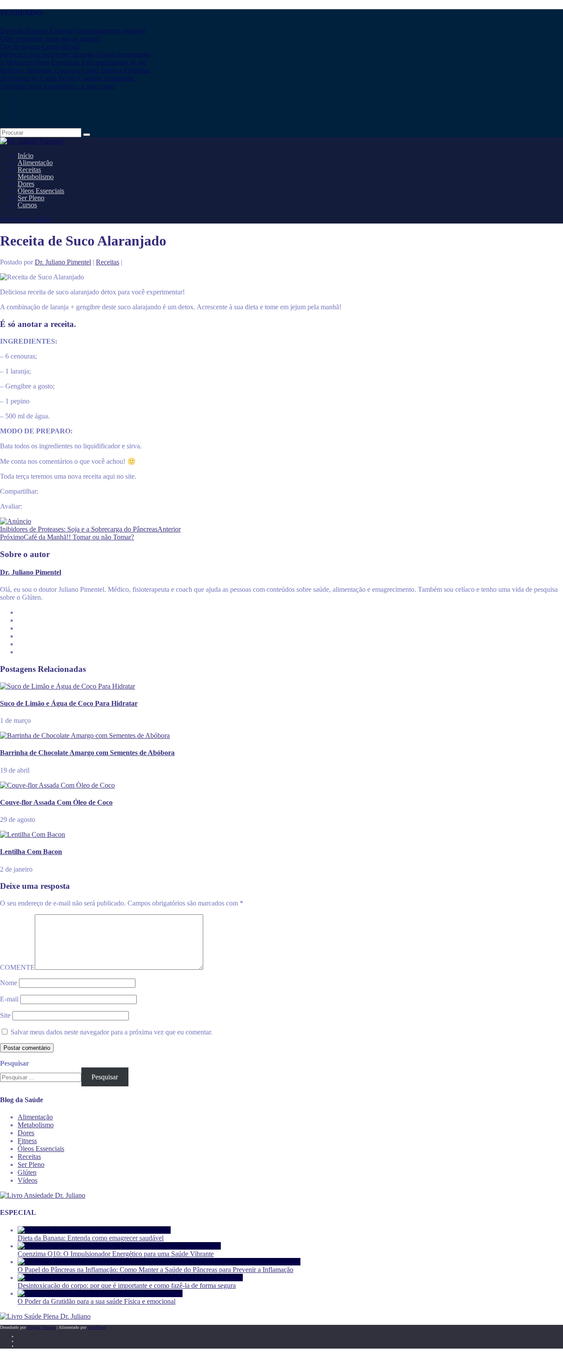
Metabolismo (36, 1125)
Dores (26, 1133)
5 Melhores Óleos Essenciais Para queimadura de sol (73, 62)
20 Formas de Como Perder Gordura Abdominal (67, 78)
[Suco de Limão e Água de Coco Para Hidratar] (67, 686)
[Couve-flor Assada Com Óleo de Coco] (57, 785)
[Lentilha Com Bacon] (32, 834)
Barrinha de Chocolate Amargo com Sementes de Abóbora (87, 752)
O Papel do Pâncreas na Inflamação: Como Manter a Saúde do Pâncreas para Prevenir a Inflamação (155, 1269)
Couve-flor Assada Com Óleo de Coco (56, 802)
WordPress (97, 1327)
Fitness (27, 1140)
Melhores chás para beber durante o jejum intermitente (75, 54)
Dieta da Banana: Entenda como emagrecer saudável (73, 30)
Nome (8, 982)
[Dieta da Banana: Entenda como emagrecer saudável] (94, 1230)
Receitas (107, 262)
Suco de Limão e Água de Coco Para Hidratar (69, 703)
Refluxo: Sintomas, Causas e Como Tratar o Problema (75, 70)
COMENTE (17, 967)
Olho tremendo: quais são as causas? (50, 38)
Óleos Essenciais (41, 1148)
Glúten (27, 1172)
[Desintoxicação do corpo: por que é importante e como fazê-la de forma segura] (130, 1277)
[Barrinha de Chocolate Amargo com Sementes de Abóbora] (85, 735)
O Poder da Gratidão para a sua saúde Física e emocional (96, 1301)
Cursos (27, 205)
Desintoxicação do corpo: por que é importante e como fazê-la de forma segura (127, 1285)
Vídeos (27, 1180)
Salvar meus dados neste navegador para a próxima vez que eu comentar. (111, 1032)
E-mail (9, 999)
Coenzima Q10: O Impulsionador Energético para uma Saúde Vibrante (116, 1254)
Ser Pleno (31, 1164)
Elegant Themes (41, 1327)
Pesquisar (14, 1063)
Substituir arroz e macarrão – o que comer (58, 86)
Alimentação (35, 1117)
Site (5, 1015)
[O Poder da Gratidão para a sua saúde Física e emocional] (100, 1293)
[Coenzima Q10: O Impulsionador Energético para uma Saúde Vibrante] (119, 1246)
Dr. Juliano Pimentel (63, 262)
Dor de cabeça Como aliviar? (40, 46)
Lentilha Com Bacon (31, 851)
